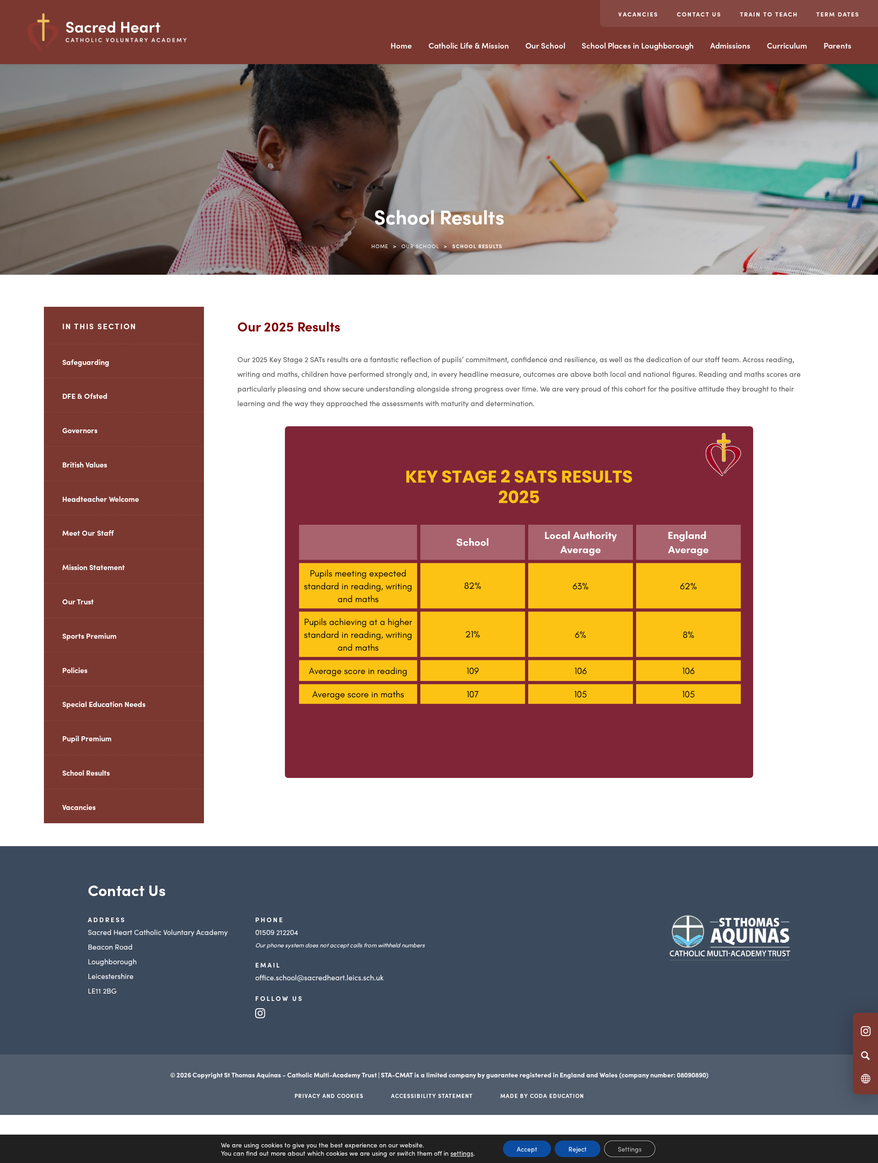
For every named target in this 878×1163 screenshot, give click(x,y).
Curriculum (787, 45)
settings (461, 1153)
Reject (577, 1148)
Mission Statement (93, 567)
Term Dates (838, 14)
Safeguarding (85, 362)
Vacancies (638, 14)
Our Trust (78, 601)
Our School (545, 45)
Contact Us (699, 14)
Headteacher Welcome (100, 499)
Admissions (730, 45)
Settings (630, 1148)
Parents (837, 45)
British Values (84, 464)
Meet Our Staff (88, 532)
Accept (527, 1148)
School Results (86, 772)
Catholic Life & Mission (468, 45)
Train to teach (769, 14)
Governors (79, 430)
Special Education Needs (103, 704)
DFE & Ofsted (84, 396)
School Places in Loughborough (638, 45)
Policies (74, 670)
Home (401, 45)
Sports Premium (89, 635)
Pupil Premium (87, 738)
